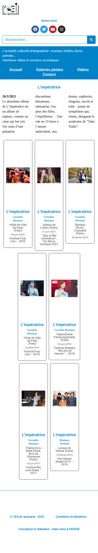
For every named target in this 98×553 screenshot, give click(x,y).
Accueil (16, 69)
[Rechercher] (91, 40)
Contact (49, 74)
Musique (18, 220)
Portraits (64, 443)
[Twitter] (44, 29)
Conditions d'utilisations (71, 516)
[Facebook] (35, 29)
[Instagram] (61, 29)
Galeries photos (49, 69)
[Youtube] (53, 29)
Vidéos (83, 69)
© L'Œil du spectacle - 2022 (27, 516)
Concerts (18, 217)
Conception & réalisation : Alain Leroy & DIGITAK (49, 529)
